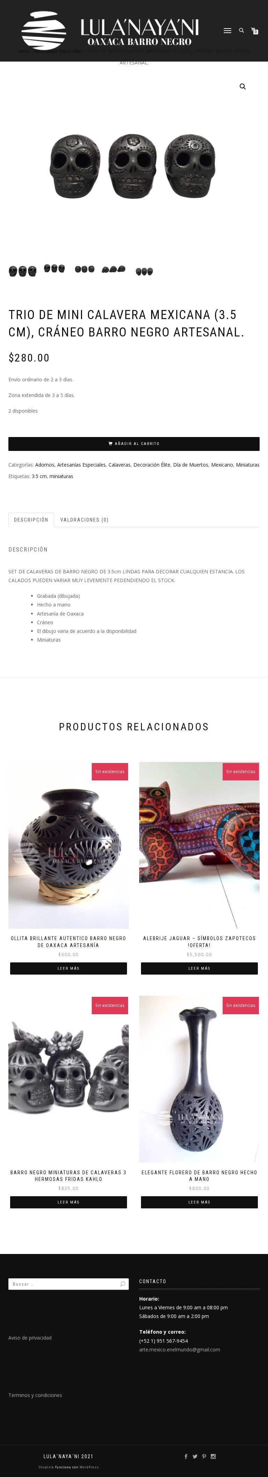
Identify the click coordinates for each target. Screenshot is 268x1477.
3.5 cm (39, 476)
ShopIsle (47, 1467)
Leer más (69, 968)
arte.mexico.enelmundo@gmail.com (179, 1349)
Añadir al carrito (137, 444)
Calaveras (120, 464)
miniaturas (61, 476)
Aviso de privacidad (30, 1337)
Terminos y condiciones (35, 1395)
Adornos (44, 464)
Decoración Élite (151, 464)
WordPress (89, 1467)
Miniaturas (248, 464)
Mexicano (222, 464)
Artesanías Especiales (81, 464)
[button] (243, 86)
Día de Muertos (190, 464)
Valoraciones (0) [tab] (84, 520)
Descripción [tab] (31, 520)
